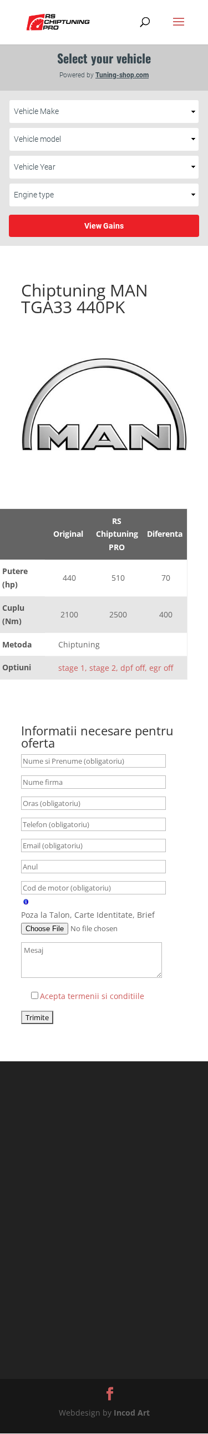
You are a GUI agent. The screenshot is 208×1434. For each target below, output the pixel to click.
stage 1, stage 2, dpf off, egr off (115, 667)
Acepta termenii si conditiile (92, 996)
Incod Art (132, 1412)
